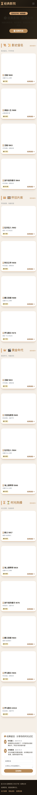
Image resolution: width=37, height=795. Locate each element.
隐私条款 (11, 791)
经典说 (19, 771)
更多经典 (32, 45)
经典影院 (9, 3)
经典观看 (30, 81)
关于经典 (4, 791)
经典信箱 (19, 791)
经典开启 (19, 31)
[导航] (33, 3)
